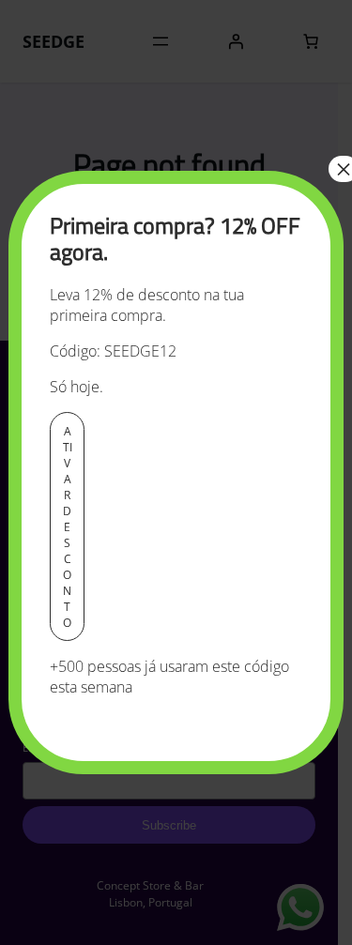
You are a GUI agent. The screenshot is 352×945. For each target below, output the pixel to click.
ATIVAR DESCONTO (67, 527)
